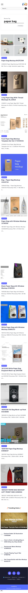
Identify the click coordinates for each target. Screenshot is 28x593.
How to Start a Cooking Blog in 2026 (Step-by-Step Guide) (14, 541)
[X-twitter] (14, 573)
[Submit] (26, 8)
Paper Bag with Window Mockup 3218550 (13, 222)
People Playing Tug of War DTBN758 (12, 554)
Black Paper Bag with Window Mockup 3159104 (12, 287)
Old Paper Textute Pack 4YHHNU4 (14, 527)
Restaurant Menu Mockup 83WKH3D (12, 547)
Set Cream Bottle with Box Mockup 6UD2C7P (15, 560)
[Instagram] (18, 573)
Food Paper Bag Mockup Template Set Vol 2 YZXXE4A (12, 140)
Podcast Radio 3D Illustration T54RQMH (13, 534)
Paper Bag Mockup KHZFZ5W (12, 60)
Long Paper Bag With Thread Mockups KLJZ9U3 (12, 99)
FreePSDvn (14, 586)
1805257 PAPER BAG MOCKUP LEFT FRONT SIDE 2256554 (12, 491)
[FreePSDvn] (24, 4)
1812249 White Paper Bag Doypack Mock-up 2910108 (11, 369)
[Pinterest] (9, 573)
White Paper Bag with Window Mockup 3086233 (13, 328)
